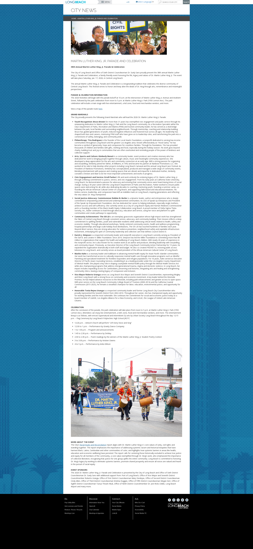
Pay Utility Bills (70, 503)
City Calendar (94, 510)
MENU (107, 2)
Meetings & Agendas (96, 513)
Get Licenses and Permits (74, 506)
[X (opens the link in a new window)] (178, 500)
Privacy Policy (140, 506)
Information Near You (96, 503)
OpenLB (92, 506)
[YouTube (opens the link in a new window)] (186, 500)
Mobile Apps (116, 510)
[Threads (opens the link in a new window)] (182, 500)
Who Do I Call (140, 503)
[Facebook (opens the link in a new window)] (169, 500)
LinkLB (114, 513)
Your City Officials (118, 503)
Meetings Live (70, 513)
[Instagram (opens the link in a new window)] (173, 500)
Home (73, 18)
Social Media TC (141, 513)
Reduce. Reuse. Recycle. (74, 510)
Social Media (116, 506)
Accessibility (139, 510)
